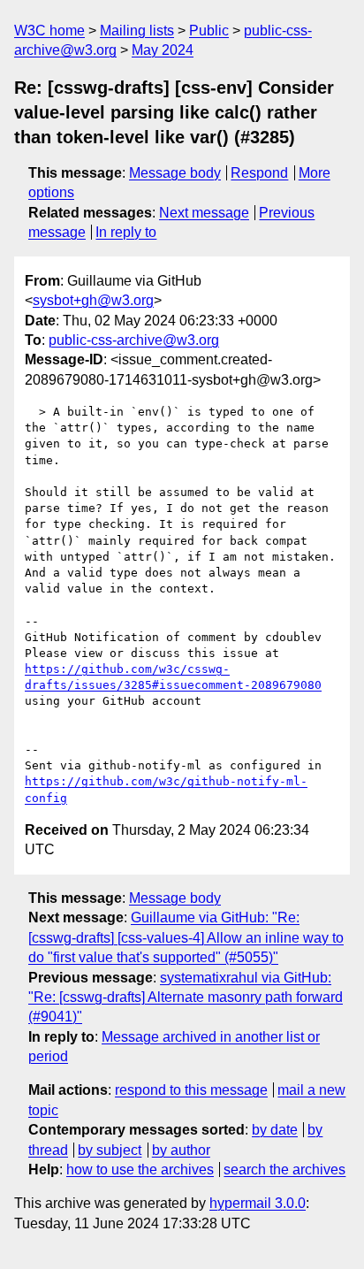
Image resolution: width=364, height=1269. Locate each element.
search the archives (284, 1169)
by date (275, 1129)
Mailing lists (137, 30)
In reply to (125, 232)
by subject (109, 1150)
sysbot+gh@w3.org (93, 300)
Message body (175, 172)
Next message (204, 212)
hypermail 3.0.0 (257, 1203)
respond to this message (191, 1089)
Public (209, 30)
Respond (259, 172)
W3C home (49, 30)
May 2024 (162, 49)
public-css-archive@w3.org (134, 340)
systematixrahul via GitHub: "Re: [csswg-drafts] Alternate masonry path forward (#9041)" (185, 997)
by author (181, 1150)
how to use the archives (140, 1169)
